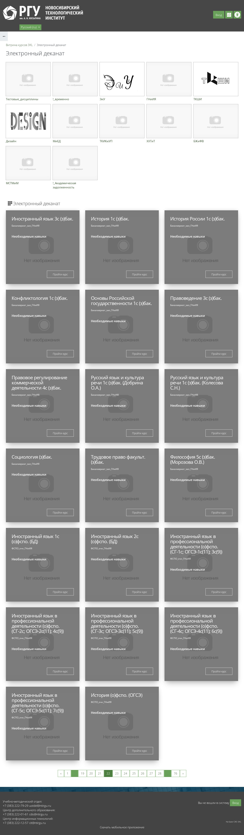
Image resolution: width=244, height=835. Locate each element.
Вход (219, 15)
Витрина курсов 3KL (19, 45)
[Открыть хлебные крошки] (4, 36)
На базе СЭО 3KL (233, 821)
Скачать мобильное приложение (122, 827)
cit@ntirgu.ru (37, 823)
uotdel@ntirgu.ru (40, 806)
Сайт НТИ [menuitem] (10, 27)
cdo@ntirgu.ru (38, 814)
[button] (30, 27)
